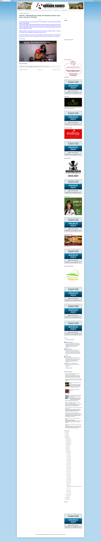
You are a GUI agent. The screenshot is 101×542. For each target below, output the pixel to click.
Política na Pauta (68, 356)
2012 (66, 499)
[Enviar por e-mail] (27, 66)
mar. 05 (68, 490)
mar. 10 (68, 481)
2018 (66, 432)
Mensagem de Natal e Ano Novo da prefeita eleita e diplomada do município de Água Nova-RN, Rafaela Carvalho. (73, 380)
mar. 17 (68, 471)
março (67, 451)
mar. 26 (68, 459)
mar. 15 (68, 474)
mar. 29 (68, 455)
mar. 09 (68, 482)
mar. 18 (68, 470)
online (65, 20)
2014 (66, 437)
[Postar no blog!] (28, 66)
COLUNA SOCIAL (64, 10)
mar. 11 (68, 479)
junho (67, 447)
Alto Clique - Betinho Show (69, 339)
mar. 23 (68, 463)
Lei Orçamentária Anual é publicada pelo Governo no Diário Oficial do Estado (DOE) (75, 396)
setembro (67, 443)
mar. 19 (68, 468)
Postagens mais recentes (24, 69)
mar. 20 (68, 467)
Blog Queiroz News (68, 349)
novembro (67, 440)
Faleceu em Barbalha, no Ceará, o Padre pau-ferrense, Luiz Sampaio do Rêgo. (72, 403)
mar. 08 (68, 483)
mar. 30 (68, 453)
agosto (67, 444)
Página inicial (20, 10)
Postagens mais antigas (56, 69)
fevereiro (67, 494)
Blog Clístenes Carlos (69, 342)
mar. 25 (68, 460)
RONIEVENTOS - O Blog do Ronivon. (71, 363)
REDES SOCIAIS (28, 10)
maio (67, 448)
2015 (66, 436)
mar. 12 (68, 478)
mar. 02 (68, 491)
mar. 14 (68, 475)
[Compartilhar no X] (30, 66)
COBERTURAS (56, 10)
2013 (66, 497)
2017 (66, 433)
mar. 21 (68, 466)
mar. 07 (68, 485)
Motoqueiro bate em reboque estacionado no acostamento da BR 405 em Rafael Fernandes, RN (73, 413)
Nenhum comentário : (46, 66)
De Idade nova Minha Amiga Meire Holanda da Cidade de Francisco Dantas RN (72, 374)
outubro (67, 441)
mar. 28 (68, 456)
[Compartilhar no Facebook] (31, 66)
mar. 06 (68, 488)
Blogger (64, 534)
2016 (66, 435)
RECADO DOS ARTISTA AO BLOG (45, 10)
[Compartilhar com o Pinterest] (32, 66)
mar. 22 (68, 464)
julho (67, 445)
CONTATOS (35, 10)
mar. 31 (68, 452)
